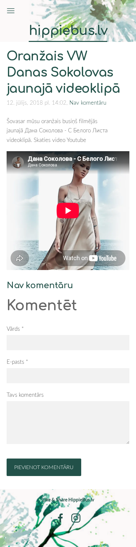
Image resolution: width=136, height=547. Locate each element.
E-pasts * (17, 361)
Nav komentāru (87, 102)
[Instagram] (76, 518)
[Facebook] (60, 518)
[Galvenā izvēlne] (11, 11)
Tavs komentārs (25, 394)
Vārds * (15, 328)
